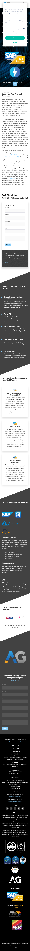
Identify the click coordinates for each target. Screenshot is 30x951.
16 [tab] (14, 627)
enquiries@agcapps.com (15, 796)
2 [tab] (7, 625)
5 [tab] (11, 625)
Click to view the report (15, 742)
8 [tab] (16, 625)
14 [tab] (11, 627)
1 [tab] (5, 625)
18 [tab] (17, 627)
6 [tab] (13, 625)
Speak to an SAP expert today (10, 82)
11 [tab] (21, 625)
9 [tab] (18, 625)
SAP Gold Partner (6, 92)
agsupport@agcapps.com (15, 801)
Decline (15, 42)
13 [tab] (24, 625)
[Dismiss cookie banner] (24, 6)
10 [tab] (19, 625)
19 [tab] (19, 627)
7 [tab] (15, 625)
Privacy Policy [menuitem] (13, 947)
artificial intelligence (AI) (11, 157)
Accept (15, 38)
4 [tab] (10, 625)
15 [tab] (12, 627)
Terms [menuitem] (18, 947)
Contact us (12, 178)
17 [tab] (15, 627)
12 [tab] (23, 625)
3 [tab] (8, 625)
